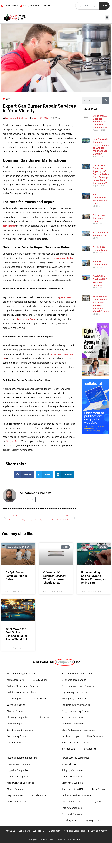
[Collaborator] (95, 433)
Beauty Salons (40, 679)
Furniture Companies (72, 717)
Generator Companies (73, 723)
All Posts (28, 499)
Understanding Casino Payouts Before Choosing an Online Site (93, 577)
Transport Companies (73, 814)
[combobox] (87, 6)
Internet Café (68, 748)
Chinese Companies (17, 711)
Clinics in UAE (43, 717)
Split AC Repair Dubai (100, 263)
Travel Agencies (70, 820)
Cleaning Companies (17, 717)
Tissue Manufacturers (73, 801)
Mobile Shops (39, 795)
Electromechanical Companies (77, 673)
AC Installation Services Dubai (101, 234)
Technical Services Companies (77, 795)
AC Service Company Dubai (99, 218)
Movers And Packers (17, 801)
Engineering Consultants (74, 692)
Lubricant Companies (18, 776)
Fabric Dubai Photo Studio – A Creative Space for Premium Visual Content (101, 304)
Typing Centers (93, 820)
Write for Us (39, 830)
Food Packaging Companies (76, 704)
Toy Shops (97, 801)
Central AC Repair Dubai (100, 249)
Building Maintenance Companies (24, 686)
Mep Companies (15, 795)
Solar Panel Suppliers (72, 782)
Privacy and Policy (97, 830)
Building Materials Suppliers (21, 692)
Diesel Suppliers (15, 742)
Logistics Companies (17, 770)
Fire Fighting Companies (74, 698)
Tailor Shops (98, 789)
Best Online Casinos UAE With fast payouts (100, 280)
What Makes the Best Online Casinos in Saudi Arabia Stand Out (16, 634)
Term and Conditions (74, 830)
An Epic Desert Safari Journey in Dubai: (16, 576)
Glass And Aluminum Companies (78, 729)
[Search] (105, 100)
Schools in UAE (69, 764)
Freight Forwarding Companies (77, 711)
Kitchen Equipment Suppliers (22, 757)
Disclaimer (54, 830)
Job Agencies (89, 748)
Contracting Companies (19, 736)
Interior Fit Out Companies (75, 742)
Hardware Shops (70, 736)
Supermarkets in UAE (72, 789)
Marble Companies (16, 789)
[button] (107, 17)
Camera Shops (38, 698)
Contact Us (24, 830)
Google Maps (13, 441)
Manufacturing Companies (20, 782)
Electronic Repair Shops (74, 679)
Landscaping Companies (19, 764)
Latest (9, 98)
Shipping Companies (72, 770)
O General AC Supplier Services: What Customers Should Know (101, 121)
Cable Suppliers (15, 698)
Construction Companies (20, 729)
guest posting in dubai (95, 372)
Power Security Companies (75, 757)
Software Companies (72, 776)
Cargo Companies (16, 704)
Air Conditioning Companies (21, 673)
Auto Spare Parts (15, 679)
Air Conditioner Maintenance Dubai (100, 199)
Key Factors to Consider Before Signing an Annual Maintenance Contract (101, 146)
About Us (10, 830)
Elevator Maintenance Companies (79, 686)
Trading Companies (72, 807)
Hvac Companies (95, 736)
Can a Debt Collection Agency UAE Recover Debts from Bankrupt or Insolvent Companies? (101, 174)
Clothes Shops (14, 723)
